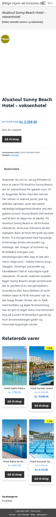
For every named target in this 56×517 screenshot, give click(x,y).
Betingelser (42, 514)
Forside (12, 514)
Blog (33, 514)
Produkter (15, 155)
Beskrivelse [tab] (11, 169)
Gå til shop (12, 139)
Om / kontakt (23, 514)
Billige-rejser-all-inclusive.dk (22, 3)
